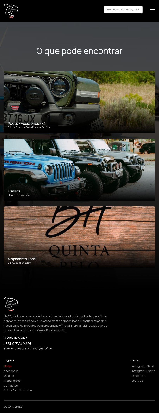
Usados (9, 376)
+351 (17, 343)
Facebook (138, 376)
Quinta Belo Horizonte (18, 390)
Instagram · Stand (143, 366)
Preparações (12, 380)
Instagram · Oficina (143, 371)
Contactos (11, 385)
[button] (152, 10)
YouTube (137, 380)
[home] (11, 11)
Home (8, 366)
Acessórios (11, 371)
